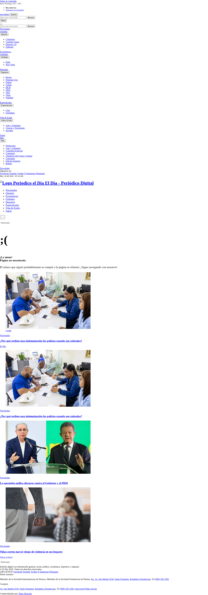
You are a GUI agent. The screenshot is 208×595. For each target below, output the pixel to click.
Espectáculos (6, 102)
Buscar (31, 17)
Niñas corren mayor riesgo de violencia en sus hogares (31, 551)
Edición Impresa (13, 161)
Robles (9, 163)
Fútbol (8, 82)
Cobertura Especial (14, 151)
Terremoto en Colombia (15, 10)
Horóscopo (11, 146)
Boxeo (9, 77)
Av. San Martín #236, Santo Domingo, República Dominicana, (28, 589)
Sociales (9, 130)
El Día (3, 346)
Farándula (10, 113)
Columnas (10, 39)
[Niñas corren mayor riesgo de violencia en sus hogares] (104, 515)
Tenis (8, 95)
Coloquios (10, 153)
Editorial (9, 47)
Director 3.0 (11, 44)
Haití (8, 62)
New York (10, 64)
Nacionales (5, 29)
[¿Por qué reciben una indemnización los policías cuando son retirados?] (104, 378)
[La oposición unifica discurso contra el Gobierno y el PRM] (104, 447)
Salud (2, 135)
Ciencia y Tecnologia (15, 128)
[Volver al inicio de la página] (2, 217)
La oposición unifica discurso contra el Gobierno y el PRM (34, 483)
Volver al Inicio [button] (6, 557)
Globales (4, 54)
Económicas (5, 52)
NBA (8, 90)
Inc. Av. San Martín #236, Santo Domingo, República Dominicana (121, 579)
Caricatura (10, 158)
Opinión (3, 31)
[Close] (1, 24)
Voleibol (9, 97)
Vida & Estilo (6, 117)
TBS (8, 92)
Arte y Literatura (13, 125)
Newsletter (5, 168)
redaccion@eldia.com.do (86, 589)
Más (2, 138)
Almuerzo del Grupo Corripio (19, 156)
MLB (8, 87)
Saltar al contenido (8, 1)
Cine (8, 110)
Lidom (9, 85)
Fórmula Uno (12, 80)
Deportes (4, 69)
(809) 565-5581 (162, 579)
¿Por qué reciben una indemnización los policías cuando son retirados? (41, 340)
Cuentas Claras (12, 42)
